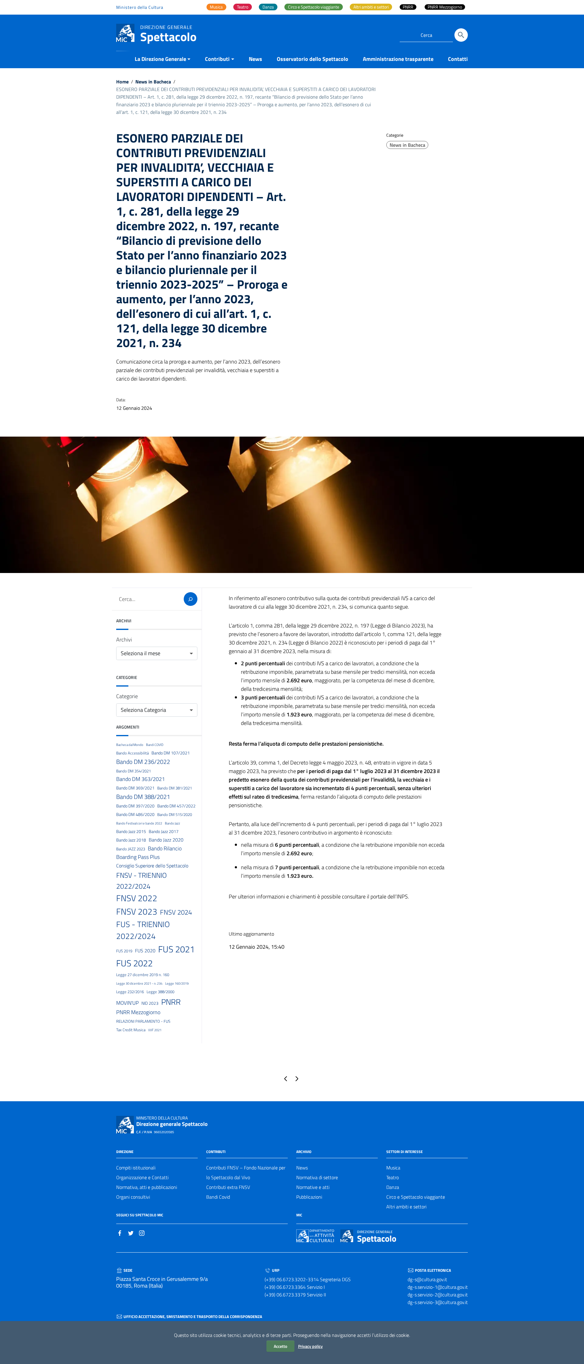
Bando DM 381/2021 (174, 788)
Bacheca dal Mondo (129, 744)
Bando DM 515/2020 (174, 814)
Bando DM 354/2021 (133, 771)
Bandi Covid (218, 1197)
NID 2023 (149, 1003)
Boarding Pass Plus (138, 857)
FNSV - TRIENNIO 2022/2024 (141, 880)
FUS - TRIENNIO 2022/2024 (143, 930)
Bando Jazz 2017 (164, 831)
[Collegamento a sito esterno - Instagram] (141, 1232)
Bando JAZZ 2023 (130, 849)
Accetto (280, 1346)
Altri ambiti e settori (406, 1206)
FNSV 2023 (136, 911)
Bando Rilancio (165, 848)
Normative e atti (312, 1187)
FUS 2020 (145, 950)
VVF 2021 (155, 1030)
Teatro (392, 1177)
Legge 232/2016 (130, 992)
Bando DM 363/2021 (140, 779)
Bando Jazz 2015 (131, 831)
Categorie (127, 696)
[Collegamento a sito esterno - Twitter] (130, 1232)
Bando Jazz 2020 (166, 839)
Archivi (124, 639)
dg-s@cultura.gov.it (427, 1279)
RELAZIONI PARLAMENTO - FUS (143, 1021)
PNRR (171, 1002)
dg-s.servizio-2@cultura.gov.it (438, 1294)
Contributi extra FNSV (228, 1187)
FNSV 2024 (176, 912)
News (255, 59)
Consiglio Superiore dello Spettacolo (152, 865)
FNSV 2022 (136, 898)
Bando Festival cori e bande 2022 (139, 823)
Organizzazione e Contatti (142, 1177)
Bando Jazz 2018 (131, 840)
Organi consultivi (133, 1197)
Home (122, 81)
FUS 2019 (124, 951)
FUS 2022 (134, 963)
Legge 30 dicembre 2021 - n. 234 (139, 983)
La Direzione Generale (160, 59)
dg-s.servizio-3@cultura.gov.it (438, 1302)
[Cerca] (461, 35)
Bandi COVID (154, 744)
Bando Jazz (172, 823)
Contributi (217, 59)
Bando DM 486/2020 (135, 814)
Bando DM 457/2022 (176, 806)
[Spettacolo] (125, 32)
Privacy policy (310, 1346)
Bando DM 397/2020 (135, 806)
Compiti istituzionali (135, 1167)
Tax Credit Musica (130, 1030)
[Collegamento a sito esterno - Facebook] (119, 1232)
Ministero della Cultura (139, 7)
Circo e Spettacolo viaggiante (415, 1197)
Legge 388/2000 (160, 992)
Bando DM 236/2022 (143, 761)
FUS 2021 (176, 949)
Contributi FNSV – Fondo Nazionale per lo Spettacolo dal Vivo (245, 1172)
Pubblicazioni (309, 1197)
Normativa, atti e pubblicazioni (146, 1187)
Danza (392, 1187)
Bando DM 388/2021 (143, 796)
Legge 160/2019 (177, 983)
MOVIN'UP (127, 1003)
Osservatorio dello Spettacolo (312, 59)
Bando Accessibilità (132, 753)
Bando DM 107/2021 (170, 753)
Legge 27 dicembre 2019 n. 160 (142, 975)
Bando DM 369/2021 (135, 788)
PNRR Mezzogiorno (138, 1012)
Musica (393, 1167)
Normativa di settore (317, 1177)
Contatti (458, 59)
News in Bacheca (153, 81)
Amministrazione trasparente (398, 59)
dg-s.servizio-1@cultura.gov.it (438, 1287)
